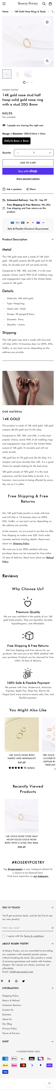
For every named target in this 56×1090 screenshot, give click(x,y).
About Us (7, 1019)
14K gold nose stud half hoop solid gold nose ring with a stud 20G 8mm (21, 839)
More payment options (28, 178)
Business (6, 1014)
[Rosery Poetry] (28, 4)
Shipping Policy (21, 543)
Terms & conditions (34, 936)
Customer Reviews (11, 1005)
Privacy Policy (9, 1028)
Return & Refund (11, 1000)
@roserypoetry (15, 869)
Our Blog (7, 1024)
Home (5, 11)
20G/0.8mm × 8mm (16, 141)
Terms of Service (11, 1033)
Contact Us (7, 1010)
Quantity (6, 152)
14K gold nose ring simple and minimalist (22, 757)
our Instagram (41, 876)
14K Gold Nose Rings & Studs (30, 11)
